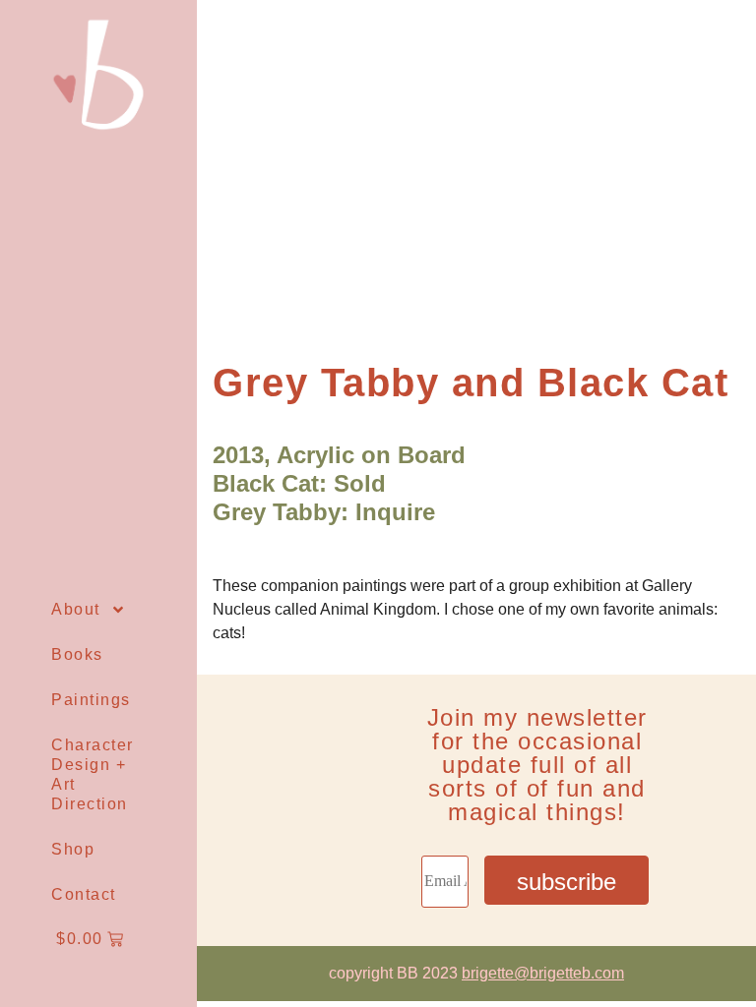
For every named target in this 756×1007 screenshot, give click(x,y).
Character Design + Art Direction (92, 774)
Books (77, 654)
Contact (83, 894)
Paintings (91, 699)
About (75, 609)
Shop (72, 849)
